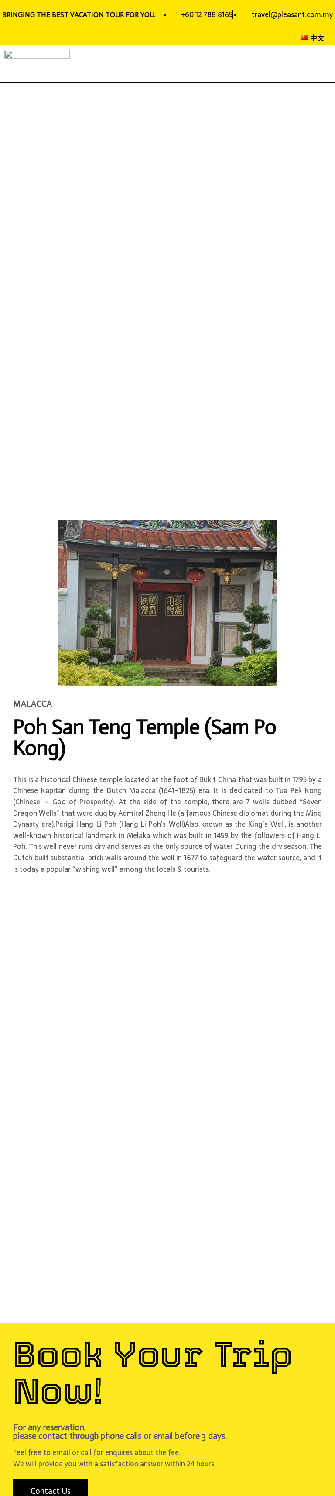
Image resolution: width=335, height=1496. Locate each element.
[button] (328, 63)
